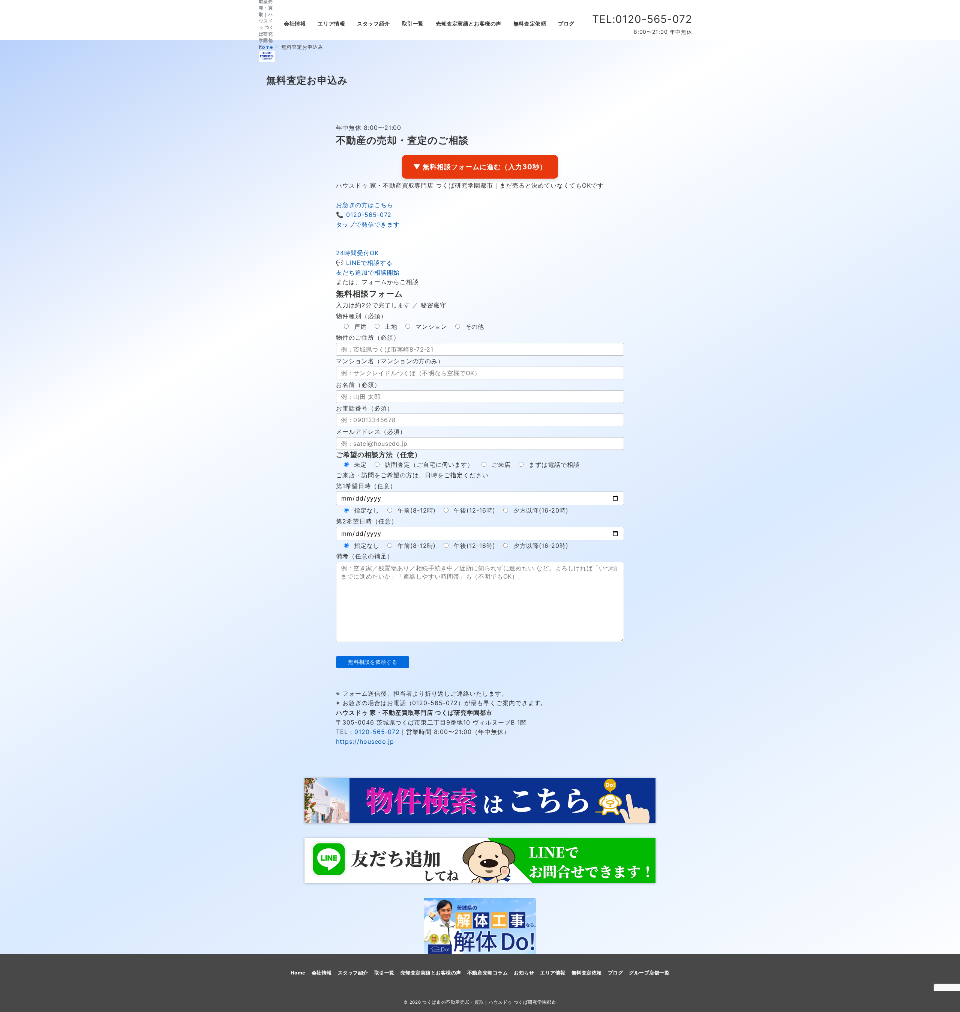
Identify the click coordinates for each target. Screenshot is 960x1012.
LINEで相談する (368, 262)
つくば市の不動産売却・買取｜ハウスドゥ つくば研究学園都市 (489, 1002)
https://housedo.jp (365, 741)
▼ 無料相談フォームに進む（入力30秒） (479, 166)
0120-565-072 (368, 214)
